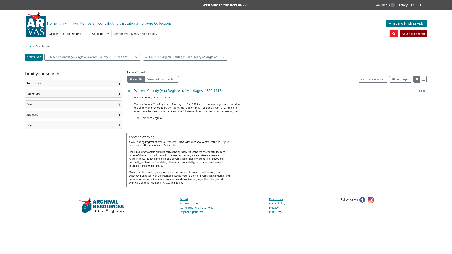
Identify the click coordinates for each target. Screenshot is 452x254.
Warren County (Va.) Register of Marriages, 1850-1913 (177, 90)
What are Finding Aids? (406, 23)
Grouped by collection (161, 79)
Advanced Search (413, 34)
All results (135, 79)
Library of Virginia (151, 118)
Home (52, 23)
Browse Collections (156, 23)
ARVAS (35, 24)
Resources (276, 199)
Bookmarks (383, 5)
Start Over (34, 57)
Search (54, 34)
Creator (31, 104)
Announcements (191, 203)
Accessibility (277, 203)
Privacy (274, 208)
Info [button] (63, 23)
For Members (84, 23)
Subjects (32, 115)
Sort (371, 79)
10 (400, 79)
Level (29, 125)
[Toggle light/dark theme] (413, 4)
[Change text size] (422, 4)
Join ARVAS (276, 212)
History (403, 5)
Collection (33, 94)
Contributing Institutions (118, 23)
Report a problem (192, 212)
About (184, 199)
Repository (33, 83)
